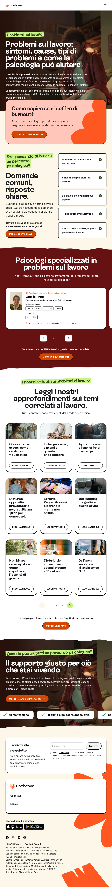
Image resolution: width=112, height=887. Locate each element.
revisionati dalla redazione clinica (69, 413)
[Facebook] (7, 837)
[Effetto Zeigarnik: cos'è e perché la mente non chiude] (56, 486)
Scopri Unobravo (56, 625)
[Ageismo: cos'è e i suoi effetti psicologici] (90, 431)
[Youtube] (25, 837)
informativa (64, 753)
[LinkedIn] (19, 837)
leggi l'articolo (21, 465)
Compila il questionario (56, 356)
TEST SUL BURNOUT (27, 134)
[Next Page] (70, 605)
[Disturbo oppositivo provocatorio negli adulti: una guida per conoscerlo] (21, 486)
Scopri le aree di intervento (25, 698)
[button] (104, 5)
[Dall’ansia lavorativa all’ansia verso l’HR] (90, 547)
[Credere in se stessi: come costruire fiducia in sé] (21, 431)
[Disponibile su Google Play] (34, 827)
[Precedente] (43, 338)
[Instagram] (13, 837)
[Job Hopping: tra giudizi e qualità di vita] (90, 486)
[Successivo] (68, 338)
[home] (14, 5)
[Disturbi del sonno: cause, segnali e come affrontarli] (56, 547)
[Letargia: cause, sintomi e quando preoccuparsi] (56, 431)
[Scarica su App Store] (14, 827)
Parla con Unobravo (20, 233)
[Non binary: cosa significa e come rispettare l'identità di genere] (21, 547)
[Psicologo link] (16, 301)
